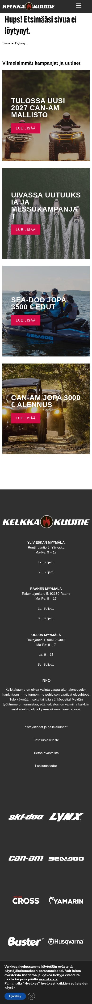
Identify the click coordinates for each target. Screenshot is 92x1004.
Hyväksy (15, 996)
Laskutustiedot (46, 766)
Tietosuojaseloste (46, 740)
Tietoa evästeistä (46, 753)
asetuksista (48, 979)
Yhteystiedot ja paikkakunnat (46, 727)
